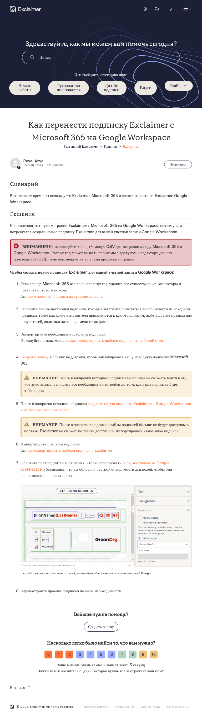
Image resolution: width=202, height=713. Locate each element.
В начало (18, 688)
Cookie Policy (150, 706)
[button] (145, 9)
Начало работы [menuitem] (24, 88)
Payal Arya (33, 161)
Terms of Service (95, 706)
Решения (110, 146)
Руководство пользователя (68, 88)
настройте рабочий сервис (46, 410)
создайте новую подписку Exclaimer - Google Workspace (139, 404)
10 (154, 655)
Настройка (131, 146)
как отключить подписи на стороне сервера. (65, 297)
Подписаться (178, 164)
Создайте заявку (35, 357)
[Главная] (25, 9)
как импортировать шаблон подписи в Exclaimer (70, 451)
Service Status (177, 706)
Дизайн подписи (111, 88)
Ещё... (175, 86)
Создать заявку (101, 627)
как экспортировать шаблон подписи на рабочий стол (116, 341)
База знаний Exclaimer (81, 146)
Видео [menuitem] (145, 88)
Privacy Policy (124, 706)
